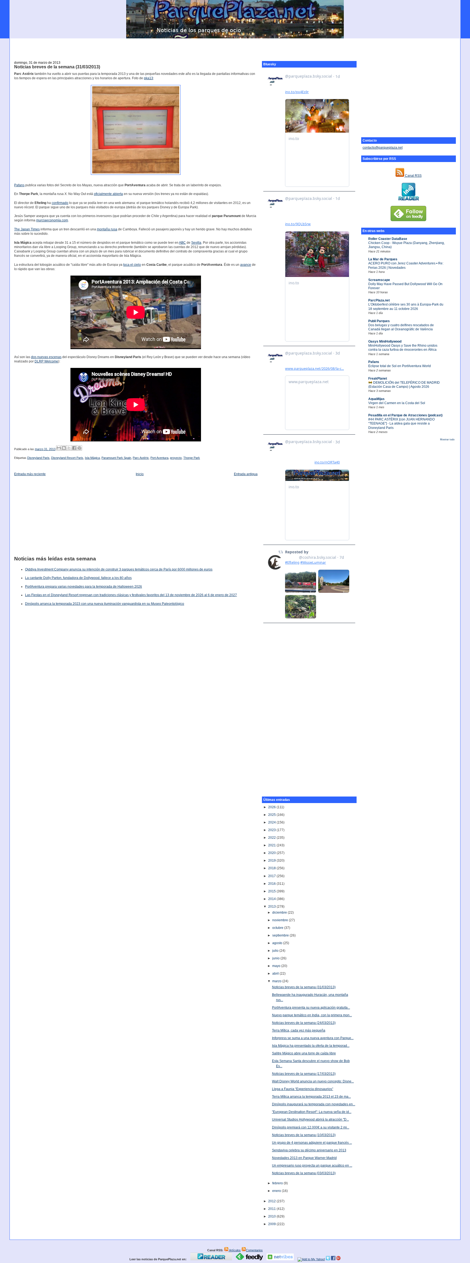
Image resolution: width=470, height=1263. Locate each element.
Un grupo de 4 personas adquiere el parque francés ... (312, 1143)
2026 (272, 807)
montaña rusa (107, 229)
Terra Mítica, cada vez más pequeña (298, 1030)
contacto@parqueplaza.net (383, 148)
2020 (272, 853)
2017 (272, 876)
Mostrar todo (447, 439)
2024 (272, 822)
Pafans (373, 362)
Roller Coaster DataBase (387, 239)
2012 (272, 1201)
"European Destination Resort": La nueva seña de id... (311, 1112)
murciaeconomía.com (52, 220)
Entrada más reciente (30, 474)
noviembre (280, 920)
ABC (182, 243)
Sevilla (196, 243)
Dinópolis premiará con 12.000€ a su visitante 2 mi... (310, 1127)
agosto (277, 943)
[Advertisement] (235, 46)
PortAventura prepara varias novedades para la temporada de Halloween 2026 (83, 586)
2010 (272, 1216)
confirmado (60, 203)
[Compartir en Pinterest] (79, 448)
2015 (272, 891)
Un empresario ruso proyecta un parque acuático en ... (312, 1165)
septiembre (281, 935)
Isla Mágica (92, 457)
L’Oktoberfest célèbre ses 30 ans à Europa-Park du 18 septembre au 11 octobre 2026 (405, 306)
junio (276, 958)
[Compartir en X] (69, 448)
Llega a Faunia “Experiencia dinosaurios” (302, 1089)
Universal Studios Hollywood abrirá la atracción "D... (310, 1119)
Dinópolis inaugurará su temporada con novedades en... (313, 1104)
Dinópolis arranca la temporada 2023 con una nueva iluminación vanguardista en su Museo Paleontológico (104, 604)
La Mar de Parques (382, 259)
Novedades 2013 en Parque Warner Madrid (304, 1158)
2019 (272, 860)
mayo (276, 966)
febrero (278, 1183)
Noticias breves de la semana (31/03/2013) (57, 67)
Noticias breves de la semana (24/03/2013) (304, 1023)
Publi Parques (379, 321)
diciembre (280, 912)
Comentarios (254, 1250)
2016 (272, 884)
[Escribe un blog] (64, 448)
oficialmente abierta (108, 194)
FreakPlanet (377, 378)
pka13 (148, 78)
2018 (272, 868)
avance (245, 265)
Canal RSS (413, 176)
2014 (272, 899)
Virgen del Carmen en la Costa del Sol (396, 403)
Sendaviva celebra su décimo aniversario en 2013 (309, 1150)
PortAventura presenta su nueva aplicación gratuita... (311, 1007)
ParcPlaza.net (379, 300)
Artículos (234, 1250)
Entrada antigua (246, 474)
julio (275, 951)
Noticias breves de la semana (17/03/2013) (304, 1074)
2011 (272, 1209)
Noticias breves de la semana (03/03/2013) (304, 1173)
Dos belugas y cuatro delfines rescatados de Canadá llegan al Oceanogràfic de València (401, 327)
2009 (272, 1224)
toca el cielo (132, 265)
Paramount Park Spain (116, 457)
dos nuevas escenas (46, 357)
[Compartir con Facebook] (74, 448)
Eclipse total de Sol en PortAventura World (399, 366)
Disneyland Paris (38, 457)
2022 (272, 838)
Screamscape (379, 280)
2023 (272, 830)
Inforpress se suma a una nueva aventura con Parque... (313, 1038)
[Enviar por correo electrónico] (58, 448)
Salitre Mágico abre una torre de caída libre (304, 1053)
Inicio (140, 474)
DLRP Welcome (46, 361)
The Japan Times (27, 229)
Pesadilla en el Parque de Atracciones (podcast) (405, 415)
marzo (277, 981)
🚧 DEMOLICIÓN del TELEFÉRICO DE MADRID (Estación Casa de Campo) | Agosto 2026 (404, 385)
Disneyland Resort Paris (67, 457)
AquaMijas (376, 399)
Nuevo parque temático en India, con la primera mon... (312, 1015)
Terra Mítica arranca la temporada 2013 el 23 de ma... (311, 1097)
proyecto (176, 457)
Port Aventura (159, 457)
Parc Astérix (141, 457)
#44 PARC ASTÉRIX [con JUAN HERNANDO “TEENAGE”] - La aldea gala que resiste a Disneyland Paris (401, 423)
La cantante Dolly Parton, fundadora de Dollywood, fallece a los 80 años (78, 578)
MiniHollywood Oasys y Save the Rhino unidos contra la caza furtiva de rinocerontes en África (402, 348)
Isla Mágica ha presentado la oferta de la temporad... (311, 1046)
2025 (272, 815)
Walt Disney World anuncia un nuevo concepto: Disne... (313, 1081)
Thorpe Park (191, 457)
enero (277, 1191)
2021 (272, 845)
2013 (272, 906)
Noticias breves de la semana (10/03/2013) (304, 1135)
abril (276, 973)
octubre (278, 928)
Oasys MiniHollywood (384, 341)
